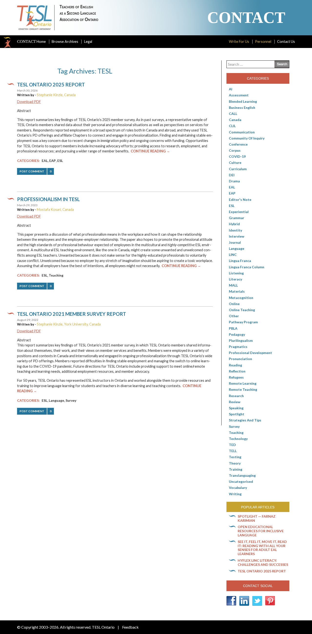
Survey (71, 400)
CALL (233, 114)
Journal (235, 242)
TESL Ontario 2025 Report (51, 84)
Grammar (236, 218)
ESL (60, 160)
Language (56, 400)
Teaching (56, 275)
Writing (235, 494)
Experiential (239, 212)
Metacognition (241, 298)
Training (235, 469)
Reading (235, 365)
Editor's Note (240, 199)
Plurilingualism (241, 340)
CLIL (232, 126)
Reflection (237, 371)
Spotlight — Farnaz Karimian (256, 518)
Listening (236, 273)
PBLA (233, 328)
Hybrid (234, 224)
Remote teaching (243, 389)
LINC (233, 254)
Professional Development (250, 353)
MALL (233, 285)
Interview (236, 236)
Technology (238, 439)
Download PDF (29, 102)
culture (235, 162)
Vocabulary (238, 487)
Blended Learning (243, 101)
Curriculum (238, 169)
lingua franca (240, 261)
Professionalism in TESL (48, 199)
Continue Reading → (150, 151)
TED (232, 445)
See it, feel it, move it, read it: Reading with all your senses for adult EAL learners (262, 548)
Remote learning (242, 383)
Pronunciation (240, 359)
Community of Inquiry (246, 138)
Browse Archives (65, 41)
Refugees (236, 377)
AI (230, 89)
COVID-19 (237, 156)
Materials (237, 291)
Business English (242, 107)
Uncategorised (241, 481)
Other (234, 316)
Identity (235, 230)
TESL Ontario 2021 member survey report (71, 314)
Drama (234, 181)
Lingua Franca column (246, 267)
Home (31, 41)
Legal (88, 41)
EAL (45, 160)
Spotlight (236, 414)
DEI (231, 175)
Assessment (239, 95)
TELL (233, 451)
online (234, 304)
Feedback (130, 627)
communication (242, 132)
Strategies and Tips (245, 420)
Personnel (263, 41)
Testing (235, 457)
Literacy (235, 279)
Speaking (236, 408)
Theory (235, 463)
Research (236, 396)
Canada (235, 120)
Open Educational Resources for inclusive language (261, 531)
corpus (235, 150)
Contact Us (286, 41)
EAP (52, 160)
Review (234, 402)
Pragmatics (238, 347)
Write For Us (239, 41)
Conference (238, 144)
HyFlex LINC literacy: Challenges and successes (263, 562)
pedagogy (237, 334)
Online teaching (242, 310)
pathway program (243, 322)
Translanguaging (242, 475)
